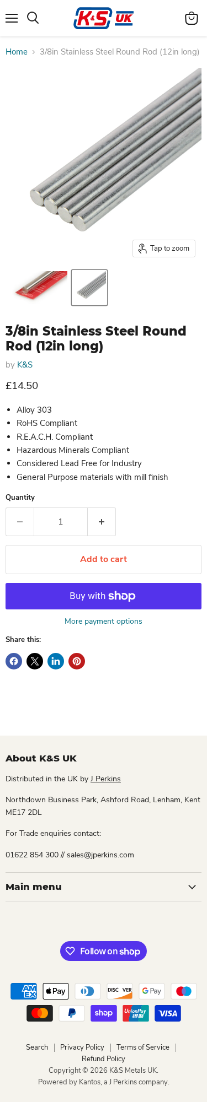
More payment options (103, 621)
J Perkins (106, 779)
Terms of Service (142, 1047)
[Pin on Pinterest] (76, 661)
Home (17, 52)
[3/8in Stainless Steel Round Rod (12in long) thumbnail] (37, 287)
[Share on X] (34, 661)
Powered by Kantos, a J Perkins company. (103, 1082)
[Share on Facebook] (14, 661)
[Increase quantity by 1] (102, 521)
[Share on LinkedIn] (55, 661)
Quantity (20, 498)
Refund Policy (103, 1059)
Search (37, 1047)
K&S (25, 364)
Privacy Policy (82, 1047)
